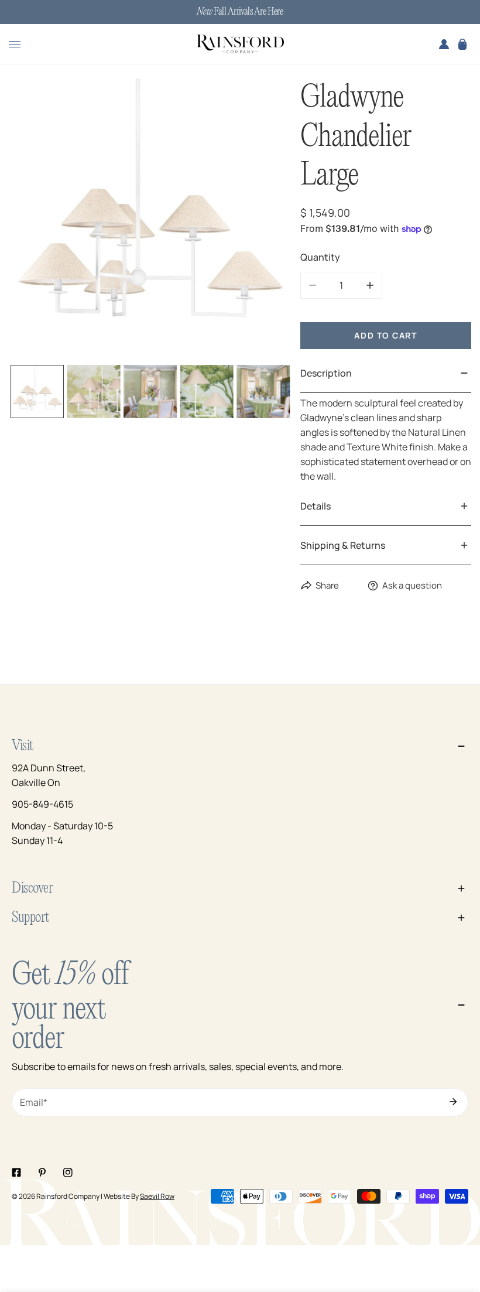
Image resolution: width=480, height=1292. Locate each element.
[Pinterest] (42, 1172)
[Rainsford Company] (240, 44)
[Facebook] (16, 1172)
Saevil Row (157, 1196)
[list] (150, 219)
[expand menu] (14, 44)
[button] (462, 44)
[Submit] (453, 1101)
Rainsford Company (68, 1196)
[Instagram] (68, 1172)
